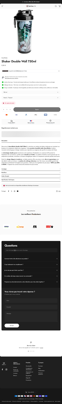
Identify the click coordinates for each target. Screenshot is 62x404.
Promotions (28, 380)
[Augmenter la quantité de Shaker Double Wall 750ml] (10, 109)
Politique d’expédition (34, 401)
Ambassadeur (41, 370)
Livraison (15, 373)
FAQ (15, 250)
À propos (40, 366)
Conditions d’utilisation (26, 401)
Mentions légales (57, 401)
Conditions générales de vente (49, 401)
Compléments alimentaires (29, 369)
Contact (41, 347)
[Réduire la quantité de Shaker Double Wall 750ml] (3, 109)
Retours (15, 375)
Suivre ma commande (15, 370)
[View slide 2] (30, 351)
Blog (39, 368)
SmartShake (4, 58)
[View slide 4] (34, 351)
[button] (31, 141)
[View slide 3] (32, 351)
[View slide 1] (28, 351)
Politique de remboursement (6, 401)
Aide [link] (59, 191)
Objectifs (28, 378)
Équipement (29, 375)
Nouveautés (28, 366)
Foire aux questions (40, 373)
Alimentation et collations (29, 372)
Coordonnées (41, 401)
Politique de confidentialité (16, 401)
